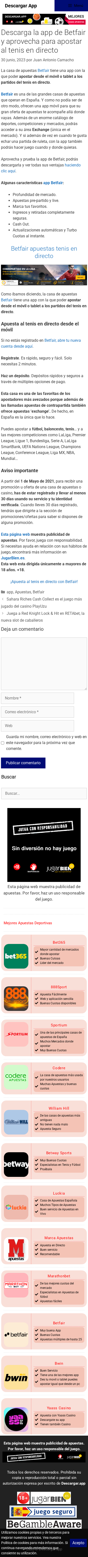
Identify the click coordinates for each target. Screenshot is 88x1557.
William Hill (59, 1108)
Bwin (59, 1363)
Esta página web (15, 534)
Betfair (43, 70)
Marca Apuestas (59, 1238)
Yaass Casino (59, 1408)
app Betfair (53, 182)
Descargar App (21, 6)
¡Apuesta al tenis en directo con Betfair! (44, 581)
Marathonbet (59, 1276)
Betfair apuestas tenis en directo (44, 252)
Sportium (59, 1025)
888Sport (59, 987)
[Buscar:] (44, 793)
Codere (59, 1068)
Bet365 (59, 942)
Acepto (78, 1543)
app (10, 592)
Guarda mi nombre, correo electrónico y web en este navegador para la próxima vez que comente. (46, 742)
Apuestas (23, 592)
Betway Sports (59, 1153)
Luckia (59, 1193)
